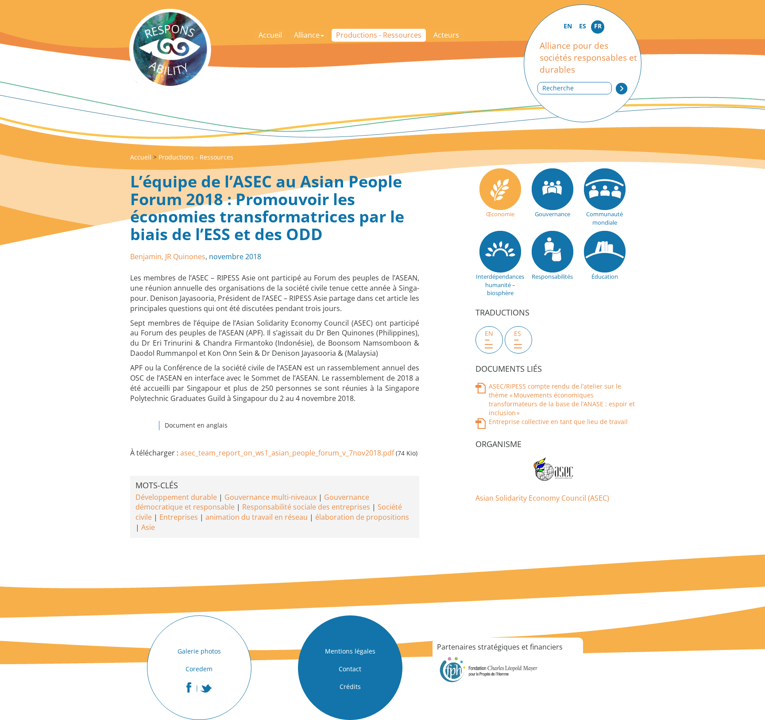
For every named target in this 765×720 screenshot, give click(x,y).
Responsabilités (552, 276)
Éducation (604, 276)
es (517, 333)
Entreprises (178, 517)
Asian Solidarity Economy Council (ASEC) (542, 498)
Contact (350, 669)
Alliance (307, 35)
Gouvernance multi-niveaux (270, 497)
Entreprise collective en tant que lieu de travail (558, 421)
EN (568, 26)
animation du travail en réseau (256, 517)
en (489, 333)
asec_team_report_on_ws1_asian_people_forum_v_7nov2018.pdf (287, 453)
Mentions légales (350, 651)
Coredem (198, 669)
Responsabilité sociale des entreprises (306, 507)
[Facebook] (188, 687)
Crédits (350, 686)
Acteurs (446, 35)
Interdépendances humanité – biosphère (500, 284)
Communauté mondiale (604, 218)
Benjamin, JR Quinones (167, 256)
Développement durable (176, 497)
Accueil (270, 35)
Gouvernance (552, 214)
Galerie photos (199, 651)
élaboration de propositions (362, 517)
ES (582, 26)
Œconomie (500, 214)
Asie (148, 527)
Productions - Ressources (378, 35)
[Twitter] (206, 689)
